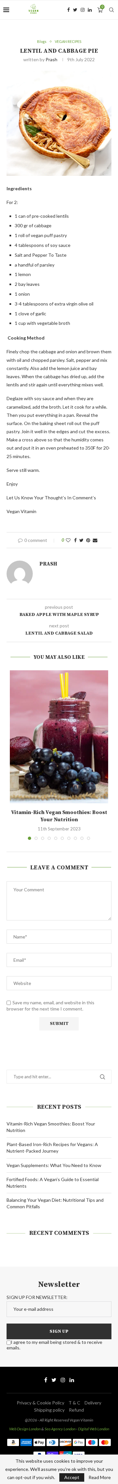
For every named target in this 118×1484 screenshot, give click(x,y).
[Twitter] (75, 9)
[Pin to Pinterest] (88, 540)
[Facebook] (68, 9)
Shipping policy (49, 1410)
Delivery (93, 1402)
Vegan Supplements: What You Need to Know (54, 1165)
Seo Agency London (60, 1428)
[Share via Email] (95, 540)
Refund (76, 1410)
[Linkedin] (90, 9)
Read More (99, 1477)
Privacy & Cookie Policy (40, 1402)
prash (51, 59)
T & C (74, 1402)
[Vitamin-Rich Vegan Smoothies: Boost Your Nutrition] (59, 736)
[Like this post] (68, 540)
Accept (71, 1477)
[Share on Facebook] (75, 540)
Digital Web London (93, 1428)
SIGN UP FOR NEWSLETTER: (37, 1297)
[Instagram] (83, 9)
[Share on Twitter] (81, 540)
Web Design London (25, 1428)
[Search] (111, 9)
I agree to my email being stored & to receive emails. (54, 1344)
